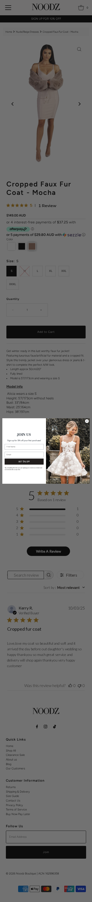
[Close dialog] (87, 421)
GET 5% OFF (24, 461)
